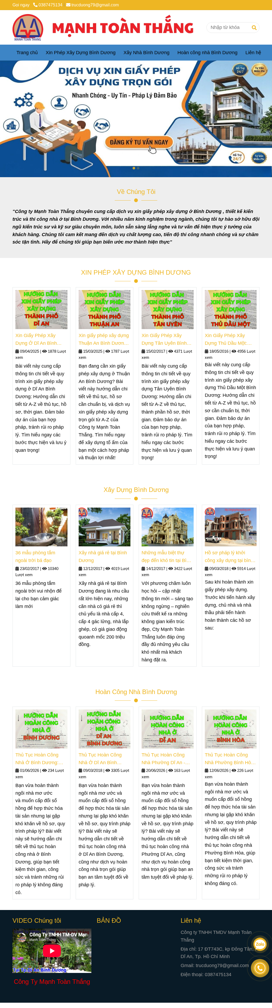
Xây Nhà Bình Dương (146, 52)
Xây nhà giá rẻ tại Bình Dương (103, 556)
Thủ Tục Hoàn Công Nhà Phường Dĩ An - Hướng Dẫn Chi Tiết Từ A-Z (167, 759)
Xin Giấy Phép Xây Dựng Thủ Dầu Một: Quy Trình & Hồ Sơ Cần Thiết (230, 340)
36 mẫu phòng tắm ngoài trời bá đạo (35, 556)
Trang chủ (27, 52)
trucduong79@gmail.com (95, 4)
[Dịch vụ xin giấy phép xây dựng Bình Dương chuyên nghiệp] (107, 27)
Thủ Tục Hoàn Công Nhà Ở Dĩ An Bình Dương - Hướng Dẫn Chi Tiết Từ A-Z (101, 759)
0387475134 (50, 4)
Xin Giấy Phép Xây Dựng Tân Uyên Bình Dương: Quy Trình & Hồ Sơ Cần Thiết (167, 340)
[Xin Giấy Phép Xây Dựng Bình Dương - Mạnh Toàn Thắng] (41, 309)
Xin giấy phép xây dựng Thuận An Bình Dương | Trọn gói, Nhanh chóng (104, 340)
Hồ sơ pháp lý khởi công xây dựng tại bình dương (229, 557)
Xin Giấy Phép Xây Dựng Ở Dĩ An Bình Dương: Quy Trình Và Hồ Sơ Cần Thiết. (38, 340)
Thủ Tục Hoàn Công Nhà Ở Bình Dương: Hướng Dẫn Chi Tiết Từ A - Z (40, 759)
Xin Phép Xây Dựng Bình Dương (81, 52)
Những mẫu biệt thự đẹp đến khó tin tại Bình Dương (167, 557)
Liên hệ (253, 52)
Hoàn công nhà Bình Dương (207, 52)
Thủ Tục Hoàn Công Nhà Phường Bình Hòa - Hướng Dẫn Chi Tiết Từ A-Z (231, 759)
